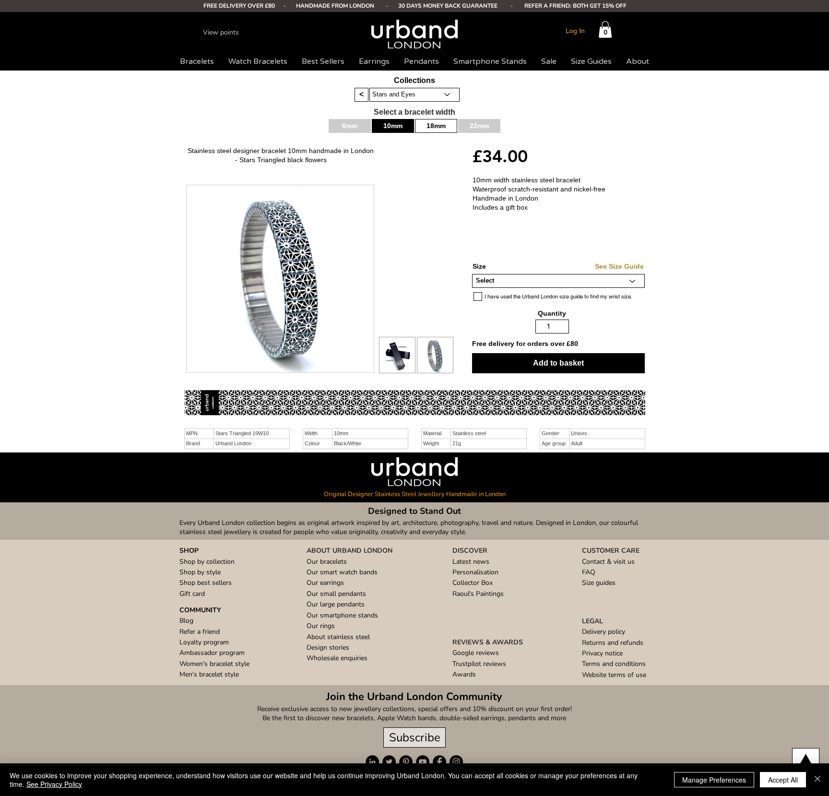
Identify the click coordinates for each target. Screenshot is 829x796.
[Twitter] (389, 762)
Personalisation (475, 572)
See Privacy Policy (54, 784)
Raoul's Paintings (478, 593)
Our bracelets (327, 561)
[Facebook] (439, 762)
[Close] (817, 779)
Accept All (783, 779)
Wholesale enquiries (337, 658)
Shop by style (200, 572)
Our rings (321, 625)
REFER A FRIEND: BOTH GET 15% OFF (575, 6)
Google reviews (475, 652)
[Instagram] (456, 762)
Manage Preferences (714, 779)
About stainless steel (338, 637)
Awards (464, 674)
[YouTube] (422, 762)
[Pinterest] (406, 762)
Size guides (599, 582)
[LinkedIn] (372, 762)
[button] (605, 29)
